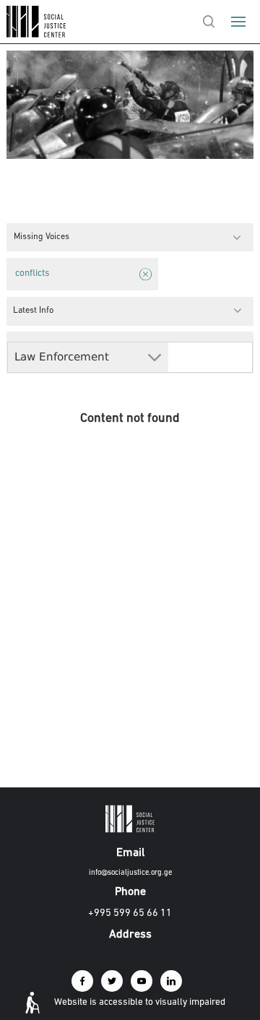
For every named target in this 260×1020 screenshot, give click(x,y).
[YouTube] (141, 981)
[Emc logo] (37, 34)
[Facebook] (82, 981)
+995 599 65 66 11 (130, 913)
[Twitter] (112, 981)
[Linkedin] (171, 981)
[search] (209, 22)
